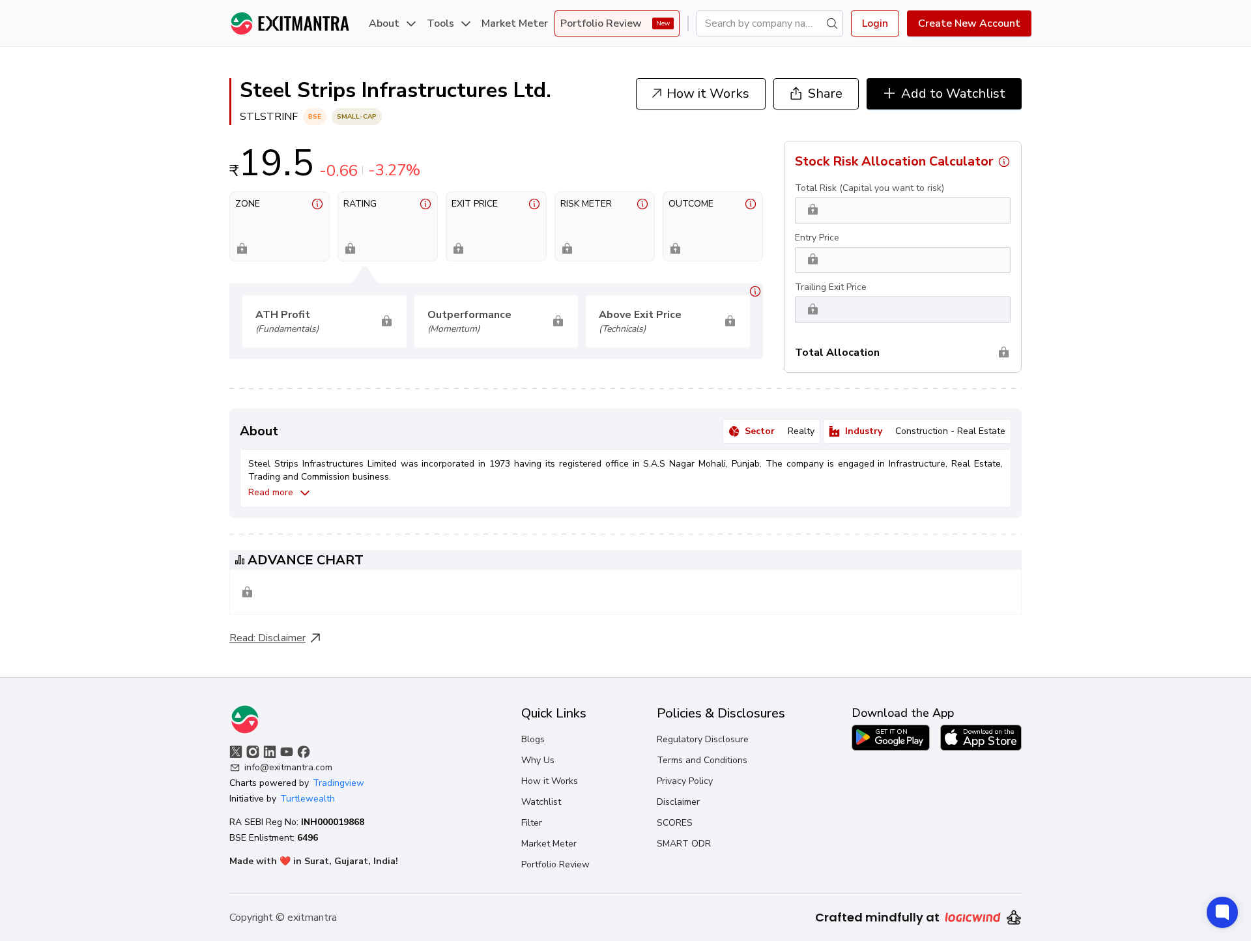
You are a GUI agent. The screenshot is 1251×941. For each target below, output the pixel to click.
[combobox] (764, 23)
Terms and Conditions (702, 760)
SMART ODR (684, 843)
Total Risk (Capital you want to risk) (869, 188)
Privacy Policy (685, 781)
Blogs (533, 739)
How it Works (549, 781)
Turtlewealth (307, 798)
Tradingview (338, 783)
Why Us (537, 760)
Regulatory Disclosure (703, 739)
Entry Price (817, 237)
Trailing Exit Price (831, 287)
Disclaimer (282, 638)
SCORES (675, 823)
